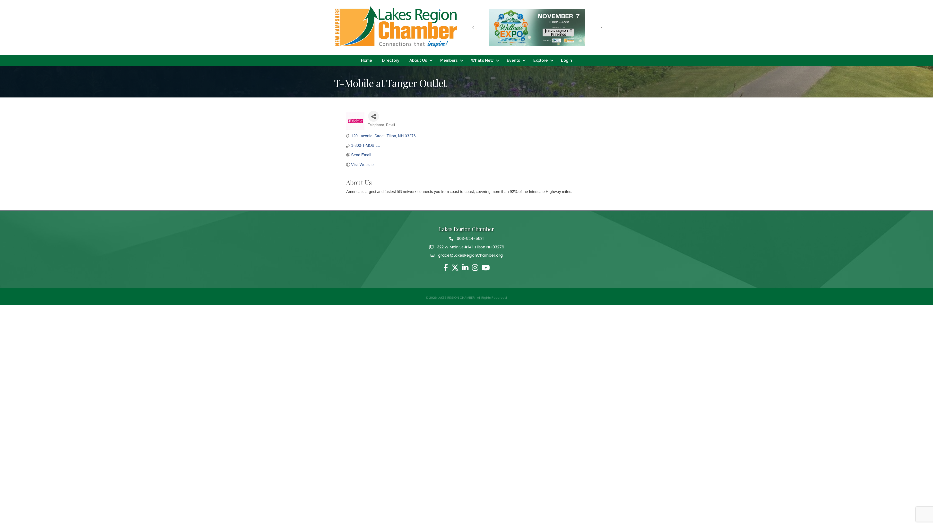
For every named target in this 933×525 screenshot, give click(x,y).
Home (366, 60)
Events (513, 60)
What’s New (482, 60)
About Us (418, 60)
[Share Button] (373, 116)
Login (566, 60)
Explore (540, 60)
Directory (390, 60)
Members (449, 60)
